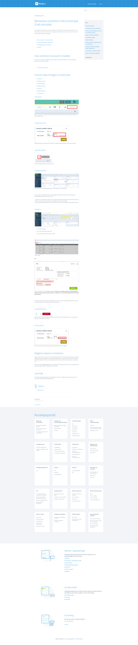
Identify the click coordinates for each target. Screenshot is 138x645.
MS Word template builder (41, 500)
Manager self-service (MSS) (60, 497)
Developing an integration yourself (59, 518)
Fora (55, 470)
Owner (91, 494)
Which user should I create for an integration (95, 521)
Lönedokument (93, 448)
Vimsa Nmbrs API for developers (94, 526)
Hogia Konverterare (40, 526)
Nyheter (68, 558)
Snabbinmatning (57, 449)
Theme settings (93, 496)
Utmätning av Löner (94, 430)
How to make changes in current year (45, 42)
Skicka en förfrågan (92, 4)
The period (39, 78)
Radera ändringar (89, 40)
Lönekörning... (89, 57)
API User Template (94, 523)
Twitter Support (69, 569)
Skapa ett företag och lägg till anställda (60, 426)
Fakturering (74, 499)
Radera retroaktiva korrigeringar (93, 53)
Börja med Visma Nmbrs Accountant (41, 429)
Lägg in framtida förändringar (92, 35)
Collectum (56, 472)
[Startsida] (40, 3)
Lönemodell (74, 429)
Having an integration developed (58, 521)
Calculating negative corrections (44, 44)
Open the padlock (41, 83)
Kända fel (68, 567)
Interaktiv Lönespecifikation (76, 457)
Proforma (56, 430)
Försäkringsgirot (57, 474)
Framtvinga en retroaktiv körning (93, 50)
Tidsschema (74, 426)
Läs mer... (66, 624)
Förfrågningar (57, 447)
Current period (40, 93)
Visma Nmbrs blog (70, 595)
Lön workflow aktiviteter (59, 451)
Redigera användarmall (59, 499)
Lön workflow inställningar (59, 453)
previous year (66, 31)
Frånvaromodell (75, 433)
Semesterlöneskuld (94, 450)
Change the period (41, 81)
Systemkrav (74, 517)
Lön (73, 424)
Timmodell (74, 431)
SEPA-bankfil (92, 452)
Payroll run (39, 88)
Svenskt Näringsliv (76, 470)
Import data (38, 517)
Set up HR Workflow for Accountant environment (41, 494)
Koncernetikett (75, 497)
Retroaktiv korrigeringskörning (76, 452)
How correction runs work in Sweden (45, 40)
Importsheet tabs (40, 519)
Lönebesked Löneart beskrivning (93, 28)
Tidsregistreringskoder (41, 447)
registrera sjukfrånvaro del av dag (42, 450)
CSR (37, 470)
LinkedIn (68, 597)
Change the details (41, 86)
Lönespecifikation (76, 454)
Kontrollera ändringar (90, 37)
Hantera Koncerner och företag (77, 494)
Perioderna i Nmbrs (90, 26)
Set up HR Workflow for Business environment (41, 497)
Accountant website (76, 501)
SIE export (92, 477)
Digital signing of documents (39, 503)
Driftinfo (68, 571)
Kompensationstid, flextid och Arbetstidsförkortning (95, 428)
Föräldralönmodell (76, 435)
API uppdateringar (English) (72, 565)
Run (43, 15)
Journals (39, 47)
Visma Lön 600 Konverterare (39, 523)
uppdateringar (69, 562)
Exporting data (39, 521)
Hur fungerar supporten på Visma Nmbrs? (42, 432)
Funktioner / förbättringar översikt (73, 560)
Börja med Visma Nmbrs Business (41, 426)
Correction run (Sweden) (42, 67)
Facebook (68, 599)
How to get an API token (95, 518)
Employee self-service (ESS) (59, 494)
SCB (73, 472)
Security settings (93, 497)
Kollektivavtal (75, 428)
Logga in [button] (101, 4)
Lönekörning (37, 15)
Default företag (57, 428)
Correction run (40, 390)
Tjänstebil (92, 425)
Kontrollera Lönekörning (77, 449)
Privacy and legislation (95, 499)
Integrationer (93, 475)
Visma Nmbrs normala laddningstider (76, 520)
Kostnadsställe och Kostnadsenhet (94, 472)
